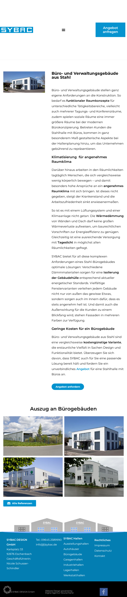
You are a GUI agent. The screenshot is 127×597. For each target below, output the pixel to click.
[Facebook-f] (104, 592)
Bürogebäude (73, 554)
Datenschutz (103, 550)
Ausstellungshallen (76, 543)
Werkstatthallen (74, 575)
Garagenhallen (73, 559)
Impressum (102, 545)
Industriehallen (74, 564)
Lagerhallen (71, 570)
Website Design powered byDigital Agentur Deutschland (59, 592)
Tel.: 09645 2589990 (49, 539)
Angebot (83, 369)
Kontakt (99, 555)
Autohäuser (71, 549)
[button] (63, 30)
